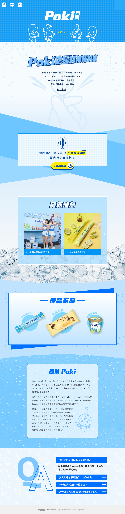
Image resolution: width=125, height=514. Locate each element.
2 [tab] (54, 258)
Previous (20, 234)
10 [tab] (73, 258)
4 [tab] (59, 258)
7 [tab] (66, 258)
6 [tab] (64, 258)
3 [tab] (57, 258)
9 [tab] (71, 258)
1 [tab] (52, 258)
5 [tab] (61, 258)
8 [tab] (68, 258)
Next (105, 234)
